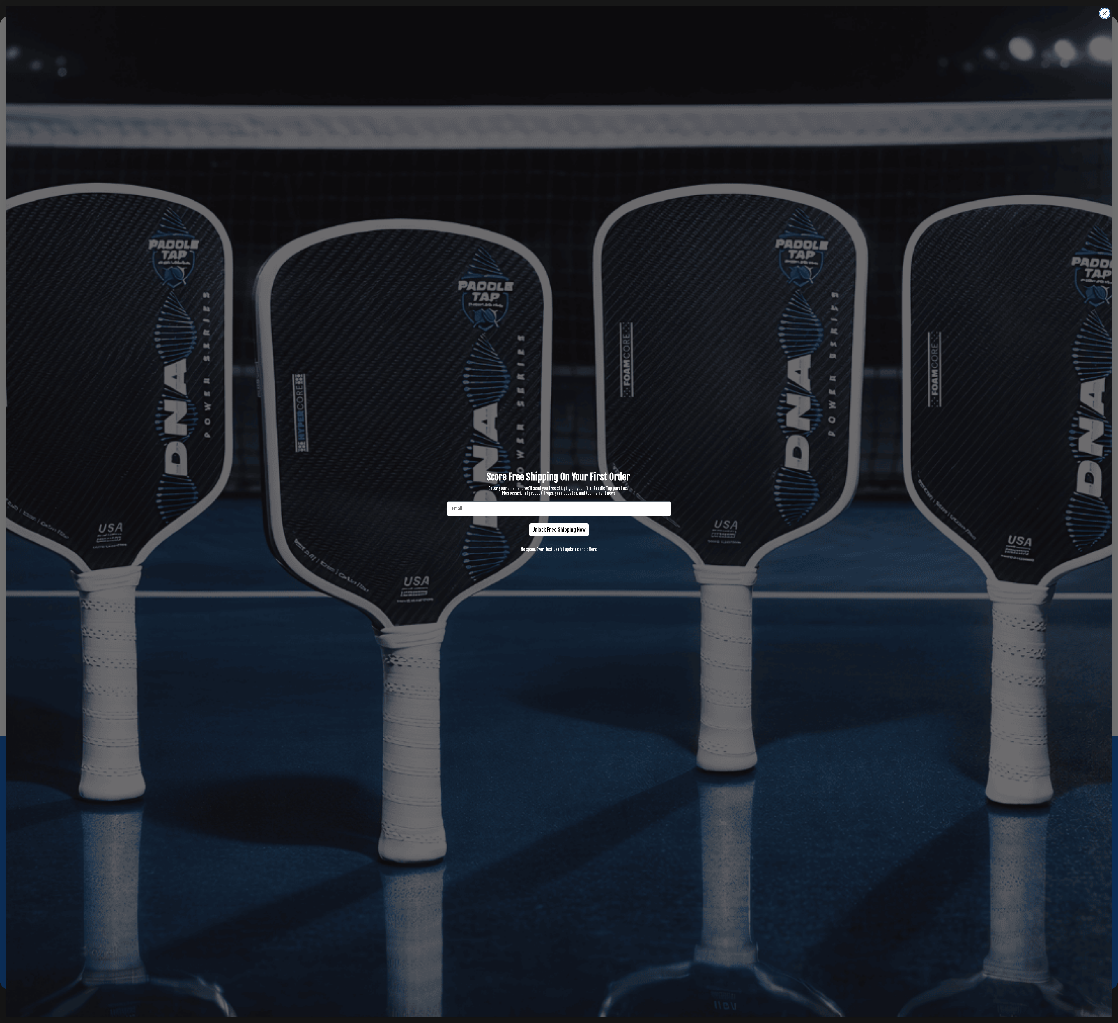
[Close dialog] (1105, 13)
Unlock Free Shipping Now (559, 529)
